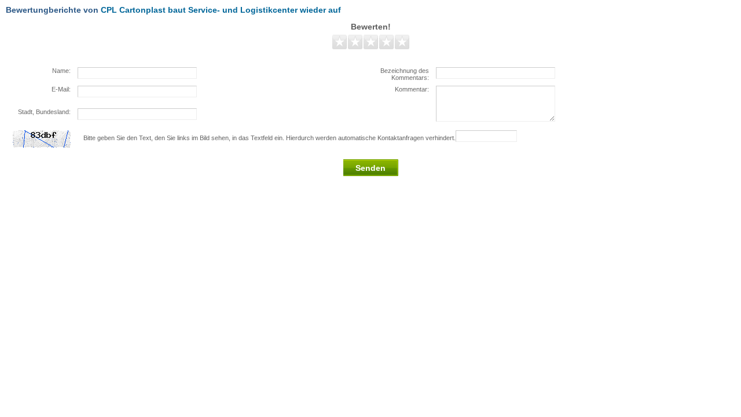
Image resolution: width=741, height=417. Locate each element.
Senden (370, 168)
